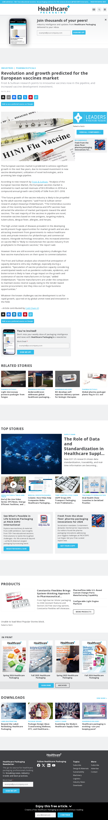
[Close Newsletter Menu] (105, 19)
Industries (7, 68)
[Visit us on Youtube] (53, 765)
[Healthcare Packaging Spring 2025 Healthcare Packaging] (67, 656)
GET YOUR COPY (67, 546)
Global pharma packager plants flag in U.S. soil (94, 393)
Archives (62, 685)
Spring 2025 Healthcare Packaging (67, 676)
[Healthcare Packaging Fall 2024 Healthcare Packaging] (94, 656)
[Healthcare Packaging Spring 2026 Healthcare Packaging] (14, 656)
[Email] (9, 97)
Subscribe (46, 685)
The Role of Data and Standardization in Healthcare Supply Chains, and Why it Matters (84, 446)
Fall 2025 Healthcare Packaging (40, 676)
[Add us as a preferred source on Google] (36, 97)
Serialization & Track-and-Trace (13, 496)
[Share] (14, 97)
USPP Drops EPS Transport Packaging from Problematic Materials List (65, 500)
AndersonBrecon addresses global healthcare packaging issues (38, 394)
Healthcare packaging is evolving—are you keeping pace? (94, 726)
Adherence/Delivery (36, 389)
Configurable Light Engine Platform (86, 602)
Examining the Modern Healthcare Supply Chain (67, 725)
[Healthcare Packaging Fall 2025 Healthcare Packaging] (40, 656)
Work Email (22, 341)
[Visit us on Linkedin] (48, 765)
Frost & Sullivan (40, 181)
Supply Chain (69, 434)
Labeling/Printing (9, 721)
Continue (65, 815)
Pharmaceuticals (26, 68)
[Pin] (30, 97)
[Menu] (105, 9)
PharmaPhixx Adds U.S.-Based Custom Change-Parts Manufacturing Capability (87, 592)
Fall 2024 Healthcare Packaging (94, 676)
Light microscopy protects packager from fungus (13, 394)
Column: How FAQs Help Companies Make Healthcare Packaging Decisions (39, 500)
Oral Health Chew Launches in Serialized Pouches (92, 500)
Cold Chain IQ (32, 308)
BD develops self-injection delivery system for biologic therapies (67, 394)
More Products (83, 612)
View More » (102, 698)
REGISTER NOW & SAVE (16, 549)
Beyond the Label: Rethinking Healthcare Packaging (12, 726)
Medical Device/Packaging (39, 495)
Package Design (34, 721)
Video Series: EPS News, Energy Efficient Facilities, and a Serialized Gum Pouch (13, 502)
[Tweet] (25, 97)
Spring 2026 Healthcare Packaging (14, 676)
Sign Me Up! (78, 32)
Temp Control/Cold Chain (66, 495)
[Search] (99, 9)
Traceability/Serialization (94, 495)
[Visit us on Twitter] (43, 765)
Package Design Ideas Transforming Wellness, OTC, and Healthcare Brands (39, 726)
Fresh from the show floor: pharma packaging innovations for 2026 (83, 146)
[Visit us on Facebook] (38, 765)
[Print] (3, 97)
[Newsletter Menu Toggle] (94, 9)
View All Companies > (90, 132)
